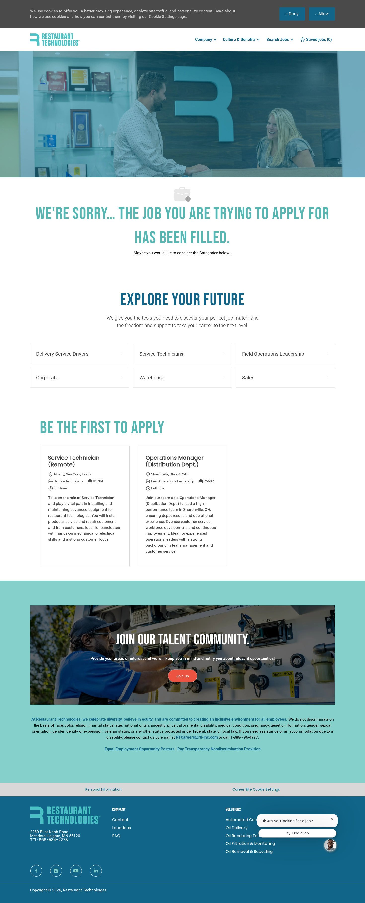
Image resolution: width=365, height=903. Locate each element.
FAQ (116, 836)
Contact (120, 820)
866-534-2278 (53, 839)
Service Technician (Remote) (74, 461)
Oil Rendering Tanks (245, 836)
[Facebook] (36, 871)
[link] (182, 675)
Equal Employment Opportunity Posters (139, 749)
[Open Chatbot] (330, 845)
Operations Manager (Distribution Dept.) (175, 461)
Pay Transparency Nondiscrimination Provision (219, 749)
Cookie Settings (162, 16)
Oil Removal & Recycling (249, 851)
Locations (121, 828)
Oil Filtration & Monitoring (250, 843)
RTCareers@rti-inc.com (197, 737)
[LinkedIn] (96, 871)
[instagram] (56, 871)
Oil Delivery (237, 828)
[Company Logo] (55, 39)
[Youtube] (76, 871)
